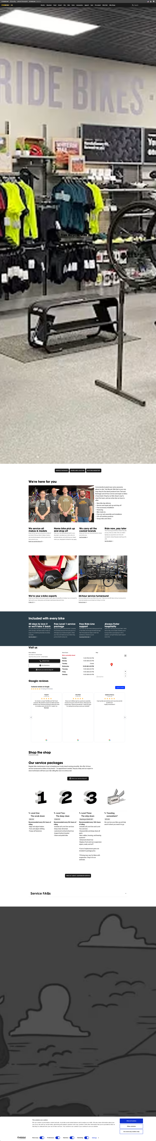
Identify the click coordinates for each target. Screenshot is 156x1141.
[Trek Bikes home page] (5, 1)
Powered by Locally (33, 755)
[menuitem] (43, 5)
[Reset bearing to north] (125, 676)
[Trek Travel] (35, 1)
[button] (111, 664)
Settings (94, 1137)
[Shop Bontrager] (22, 1)
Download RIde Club (84, 637)
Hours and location (77, 470)
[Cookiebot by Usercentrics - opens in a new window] (21, 1138)
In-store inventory (93, 470)
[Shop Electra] (13, 1)
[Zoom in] (125, 671)
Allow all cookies (131, 1121)
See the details (83, 537)
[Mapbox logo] (99, 677)
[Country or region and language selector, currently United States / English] (148, 1)
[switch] (57, 1137)
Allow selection (131, 1126)
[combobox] (143, 5)
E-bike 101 (31, 602)
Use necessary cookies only (131, 1131)
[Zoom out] (125, 674)
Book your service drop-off (35, 541)
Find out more (82, 602)
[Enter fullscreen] (125, 655)
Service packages (62, 470)
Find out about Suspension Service (78, 875)
